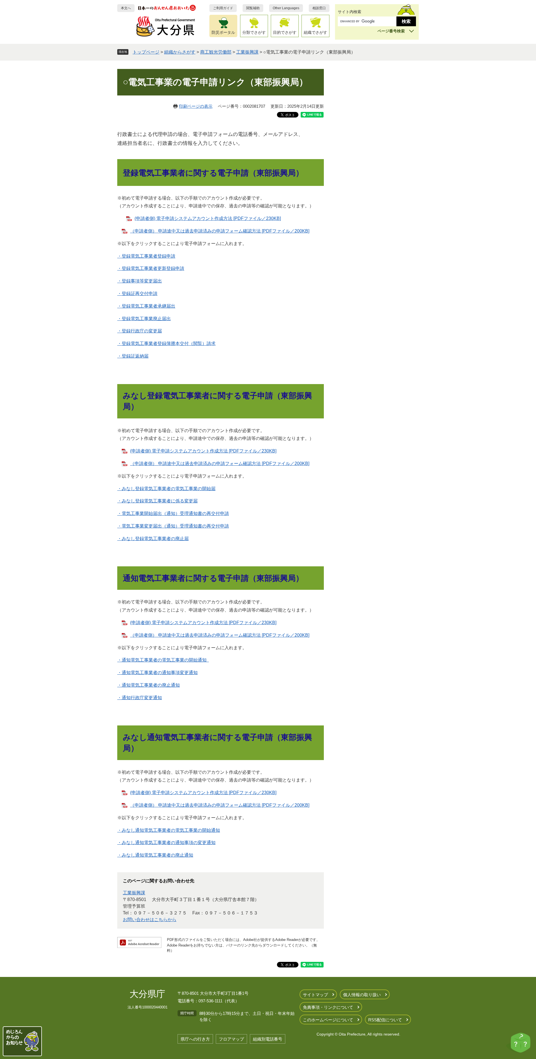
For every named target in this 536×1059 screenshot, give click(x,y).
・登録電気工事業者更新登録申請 (150, 268)
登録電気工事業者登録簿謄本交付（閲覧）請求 (169, 343)
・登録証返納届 (133, 356)
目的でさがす (284, 32)
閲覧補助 (253, 8)
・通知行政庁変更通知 (139, 697)
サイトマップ (315, 994)
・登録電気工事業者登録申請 (146, 256)
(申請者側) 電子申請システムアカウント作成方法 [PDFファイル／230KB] (208, 218)
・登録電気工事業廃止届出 (144, 318)
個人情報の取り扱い (362, 994)
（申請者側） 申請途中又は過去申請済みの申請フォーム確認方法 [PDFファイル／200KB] (219, 231)
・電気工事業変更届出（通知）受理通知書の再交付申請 (173, 526)
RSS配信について (385, 1019)
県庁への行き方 (195, 1039)
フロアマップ (231, 1039)
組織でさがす (315, 32)
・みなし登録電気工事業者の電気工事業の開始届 (166, 488)
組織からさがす (179, 52)
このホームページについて (328, 1019)
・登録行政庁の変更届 (139, 331)
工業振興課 (247, 52)
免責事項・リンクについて (328, 1007)
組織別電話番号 (267, 1039)
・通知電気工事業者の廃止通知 (148, 685)
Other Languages (286, 8)
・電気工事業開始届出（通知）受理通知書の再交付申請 (173, 513)
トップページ (146, 52)
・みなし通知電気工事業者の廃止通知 (155, 855)
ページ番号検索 (391, 31)
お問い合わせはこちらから (149, 919)
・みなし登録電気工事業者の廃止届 (153, 538)
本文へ (126, 8)
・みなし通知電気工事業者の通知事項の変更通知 (166, 842)
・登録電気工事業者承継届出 (146, 306)
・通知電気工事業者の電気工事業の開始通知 (163, 660)
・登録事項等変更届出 (139, 281)
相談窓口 (319, 8)
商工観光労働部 (215, 52)
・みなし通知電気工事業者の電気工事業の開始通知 (168, 830)
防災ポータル (223, 32)
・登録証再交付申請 (137, 293)
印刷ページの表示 (195, 106)
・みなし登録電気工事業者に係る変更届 (157, 501)
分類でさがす (254, 32)
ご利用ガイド (223, 8)
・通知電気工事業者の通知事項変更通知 (157, 672)
